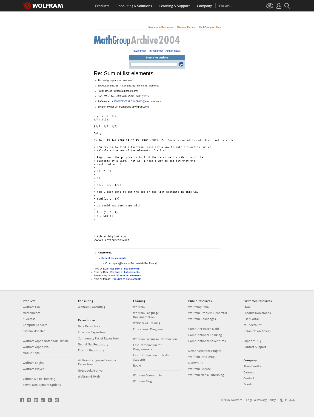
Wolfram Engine (33, 363)
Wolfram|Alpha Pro (36, 347)
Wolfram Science (199, 369)
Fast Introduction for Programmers (147, 347)
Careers (248, 372)
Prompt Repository (91, 350)
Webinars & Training (146, 323)
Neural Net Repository (93, 344)
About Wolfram (253, 366)
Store (247, 307)
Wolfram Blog (142, 381)
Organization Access (257, 331)
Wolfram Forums (186, 27)
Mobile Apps (31, 353)
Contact (248, 378)
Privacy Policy (266, 400)
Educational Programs (148, 329)
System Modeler (34, 331)
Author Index (173, 50)
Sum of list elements (113, 258)
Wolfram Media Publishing (206, 375)
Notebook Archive (90, 370)
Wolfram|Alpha (198, 307)
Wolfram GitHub (89, 376)
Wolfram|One (32, 307)
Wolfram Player (33, 369)
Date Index (140, 50)
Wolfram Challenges (202, 319)
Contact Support (254, 347)
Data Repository (89, 326)
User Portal (251, 319)
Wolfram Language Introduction (155, 339)
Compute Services (35, 325)
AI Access (29, 319)
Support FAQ (252, 341)
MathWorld (195, 363)
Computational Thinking (205, 335)
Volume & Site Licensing (39, 379)
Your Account (252, 325)
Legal (250, 400)
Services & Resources (161, 27)
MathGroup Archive (210, 27)
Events (248, 384)
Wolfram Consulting (91, 307)
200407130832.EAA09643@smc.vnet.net (137, 101)
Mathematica (31, 313)
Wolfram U (140, 307)
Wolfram (236, 400)
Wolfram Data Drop (201, 357)
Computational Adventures (207, 341)
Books (137, 365)
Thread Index (155, 50)
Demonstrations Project (204, 351)
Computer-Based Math (203, 329)
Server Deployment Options (42, 385)
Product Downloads (257, 313)
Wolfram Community (147, 375)
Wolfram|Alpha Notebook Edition (45, 341)
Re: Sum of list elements (125, 268)
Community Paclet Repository (98, 338)
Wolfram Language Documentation (146, 315)
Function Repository (92, 332)
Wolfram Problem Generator (207, 313)
